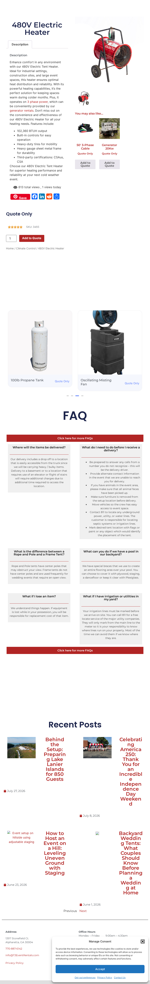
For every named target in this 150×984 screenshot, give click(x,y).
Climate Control (26, 248)
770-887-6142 (13, 948)
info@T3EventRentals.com (22, 955)
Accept (100, 969)
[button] (143, 941)
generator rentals (21, 110)
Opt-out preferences (85, 977)
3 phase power (37, 102)
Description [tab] (20, 44)
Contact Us (119, 977)
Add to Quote (31, 238)
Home (10, 248)
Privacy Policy (104, 977)
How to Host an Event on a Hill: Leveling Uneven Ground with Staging (55, 853)
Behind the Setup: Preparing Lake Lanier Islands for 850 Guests (55, 759)
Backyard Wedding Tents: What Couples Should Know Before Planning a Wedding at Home (131, 863)
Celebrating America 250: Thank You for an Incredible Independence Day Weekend (130, 771)
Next (83, 911)
